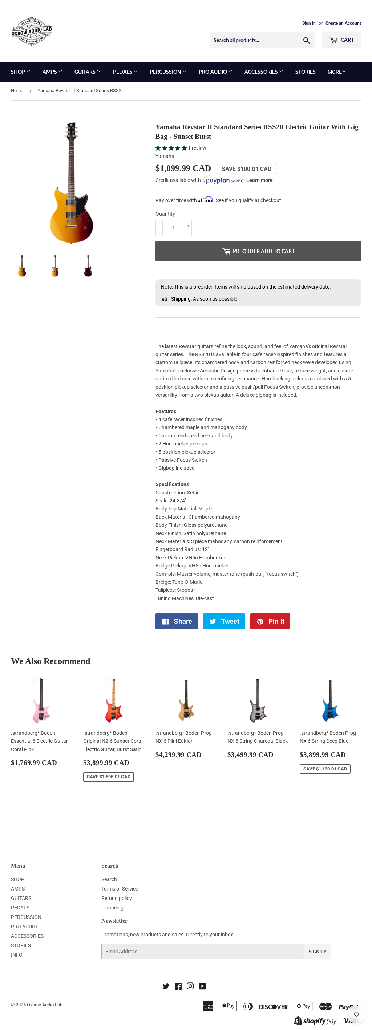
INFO (17, 955)
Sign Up (317, 951)
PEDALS (123, 72)
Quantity (165, 214)
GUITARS (85, 72)
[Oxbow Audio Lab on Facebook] (178, 987)
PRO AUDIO (213, 72)
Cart (347, 40)
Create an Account (343, 23)
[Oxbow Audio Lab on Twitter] (166, 987)
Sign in (309, 23)
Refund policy (116, 898)
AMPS (50, 72)
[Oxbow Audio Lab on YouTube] (202, 987)
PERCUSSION (166, 72)
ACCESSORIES (261, 72)
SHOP (18, 72)
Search (109, 879)
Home (17, 90)
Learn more (259, 180)
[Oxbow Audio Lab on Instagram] (190, 987)
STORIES (305, 72)
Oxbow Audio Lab (44, 1004)
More (335, 72)
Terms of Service (119, 889)
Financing (112, 908)
